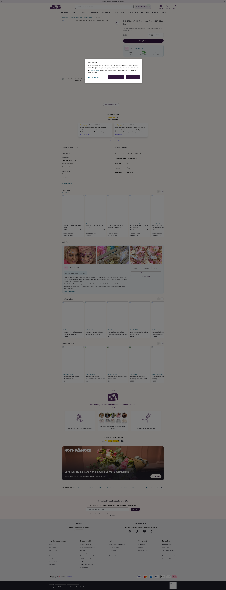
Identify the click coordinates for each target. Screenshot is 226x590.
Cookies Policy (94, 70)
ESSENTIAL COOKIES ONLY (116, 77)
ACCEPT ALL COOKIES (133, 77)
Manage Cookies (93, 77)
